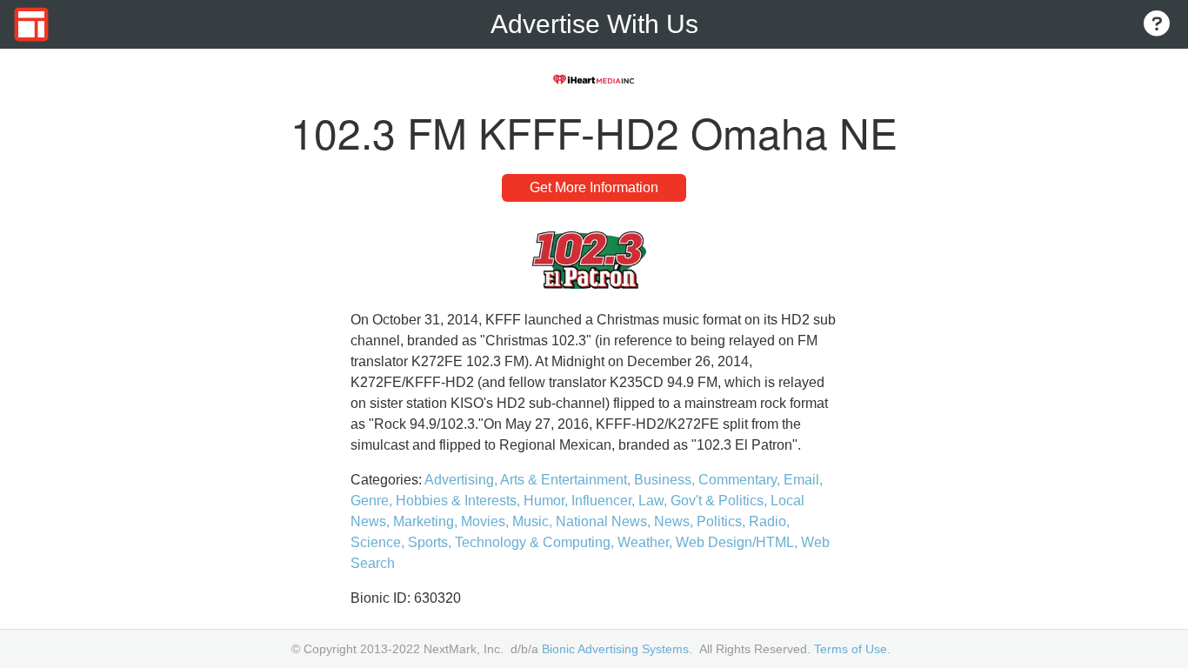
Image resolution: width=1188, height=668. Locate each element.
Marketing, (427, 521)
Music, (534, 521)
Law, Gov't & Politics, (704, 500)
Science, (379, 542)
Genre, (373, 500)
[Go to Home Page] (31, 24)
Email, (803, 479)
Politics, (723, 521)
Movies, (486, 521)
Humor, (547, 500)
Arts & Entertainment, (567, 479)
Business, (666, 479)
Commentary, (741, 479)
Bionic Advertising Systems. (617, 649)
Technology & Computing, (536, 542)
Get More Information (594, 187)
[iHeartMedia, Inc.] (594, 80)
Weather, (646, 542)
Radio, (769, 521)
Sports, (431, 542)
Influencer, (604, 500)
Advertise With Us (594, 24)
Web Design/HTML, (738, 542)
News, (675, 521)
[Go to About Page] (1156, 24)
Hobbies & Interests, (460, 500)
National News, (605, 521)
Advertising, (462, 479)
